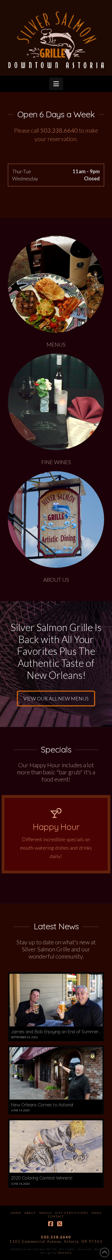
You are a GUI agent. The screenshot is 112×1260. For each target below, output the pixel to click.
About (30, 1212)
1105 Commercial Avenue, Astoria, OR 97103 (56, 1241)
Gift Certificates (71, 1212)
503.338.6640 (59, 130)
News (97, 1212)
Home (16, 1212)
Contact (56, 1216)
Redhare (65, 1252)
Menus (45, 1212)
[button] (56, 83)
